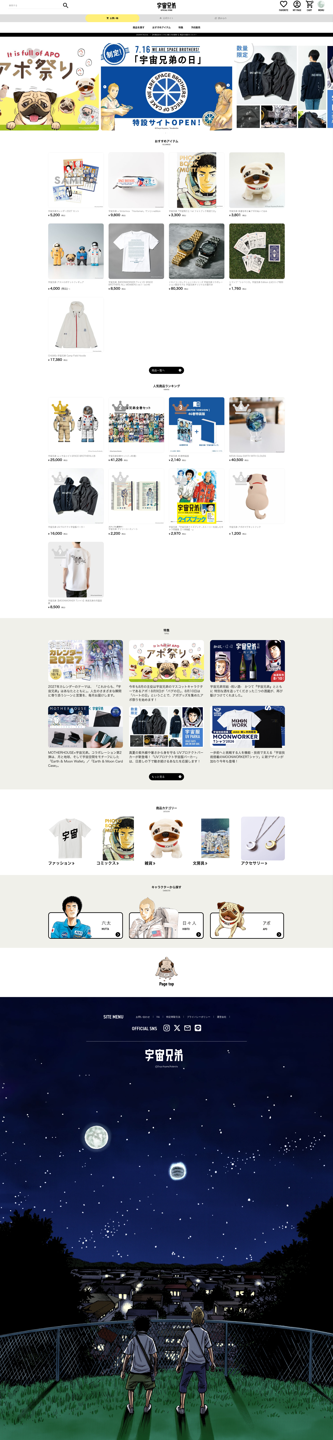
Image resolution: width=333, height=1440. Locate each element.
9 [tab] (173, 133)
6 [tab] (167, 133)
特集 (180, 27)
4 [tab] (164, 133)
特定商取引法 (173, 1017)
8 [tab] (171, 133)
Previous (104, 86)
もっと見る (158, 776)
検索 (65, 5)
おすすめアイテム (161, 27)
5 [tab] (165, 133)
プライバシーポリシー (198, 1017)
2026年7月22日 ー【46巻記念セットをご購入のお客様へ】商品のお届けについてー (166, 35)
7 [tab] (169, 133)
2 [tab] (160, 133)
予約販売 (195, 27)
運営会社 (221, 1017)
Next (228, 85)
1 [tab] (158, 133)
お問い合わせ (143, 1017)
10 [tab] (174, 133)
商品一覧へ (158, 370)
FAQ (158, 1017)
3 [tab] (162, 133)
